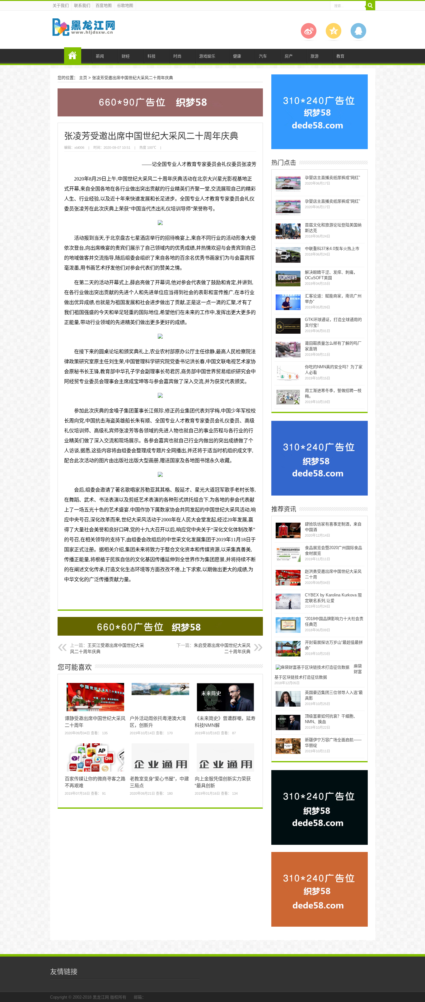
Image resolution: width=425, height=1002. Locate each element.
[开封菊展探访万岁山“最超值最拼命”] (288, 655)
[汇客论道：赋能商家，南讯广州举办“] (288, 309)
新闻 (100, 56)
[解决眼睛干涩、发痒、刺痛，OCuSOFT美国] (288, 285)
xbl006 (79, 147)
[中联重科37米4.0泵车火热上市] (288, 262)
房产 (289, 56)
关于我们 (61, 5)
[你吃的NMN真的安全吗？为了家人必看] (288, 380)
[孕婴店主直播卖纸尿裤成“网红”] (288, 191)
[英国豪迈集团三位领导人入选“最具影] (288, 705)
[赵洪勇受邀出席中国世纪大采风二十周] (288, 584)
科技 (151, 56)
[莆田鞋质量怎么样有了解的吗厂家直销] (288, 356)
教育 (340, 56)
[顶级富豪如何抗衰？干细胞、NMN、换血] (288, 729)
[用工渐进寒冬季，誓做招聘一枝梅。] (288, 404)
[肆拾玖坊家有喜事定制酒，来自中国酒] (288, 537)
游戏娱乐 (207, 56)
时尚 (177, 56)
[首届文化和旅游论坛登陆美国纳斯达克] (288, 238)
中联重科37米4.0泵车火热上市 (332, 248)
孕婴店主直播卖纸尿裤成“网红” (332, 177)
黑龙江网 (101, 997)
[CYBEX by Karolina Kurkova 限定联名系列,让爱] (288, 608)
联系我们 (82, 5)
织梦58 (72, 55)
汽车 (263, 56)
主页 (83, 77)
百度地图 (104, 5)
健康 (237, 56)
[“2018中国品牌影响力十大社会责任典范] (288, 632)
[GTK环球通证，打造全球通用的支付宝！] (288, 333)
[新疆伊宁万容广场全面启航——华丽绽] (288, 753)
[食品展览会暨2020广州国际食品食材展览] (288, 561)
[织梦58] (83, 31)
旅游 (315, 56)
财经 (126, 56)
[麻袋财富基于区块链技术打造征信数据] (312, 667)
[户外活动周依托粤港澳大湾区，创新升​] (160, 695)
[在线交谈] (358, 39)
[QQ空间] (333, 39)
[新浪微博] (309, 39)
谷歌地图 (125, 5)
